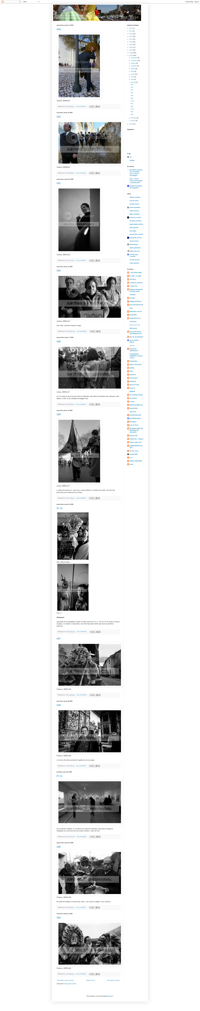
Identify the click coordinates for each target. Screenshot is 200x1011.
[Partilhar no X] (94, 106)
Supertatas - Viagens (136, 439)
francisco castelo (135, 217)
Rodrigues (133, 422)
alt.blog (132, 160)
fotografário (133, 361)
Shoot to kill (133, 435)
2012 (131, 36)
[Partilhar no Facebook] (97, 106)
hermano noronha (135, 221)
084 (59, 917)
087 (59, 638)
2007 (131, 50)
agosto (133, 69)
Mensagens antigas (113, 980)
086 (59, 705)
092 (59, 116)
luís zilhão (133, 231)
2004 (131, 124)
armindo (132, 298)
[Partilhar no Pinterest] (99, 106)
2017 (131, 28)
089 (59, 341)
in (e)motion (133, 378)
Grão (131, 371)
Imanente (133, 374)
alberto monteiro (135, 197)
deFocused (133, 328)
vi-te (131, 457)
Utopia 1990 (134, 454)
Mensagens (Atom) (70, 984)
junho (133, 74)
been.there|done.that (136, 305)
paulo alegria (134, 244)
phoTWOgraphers (135, 418)
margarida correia (136, 238)
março (133, 82)
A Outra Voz (133, 286)
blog (131, 308)
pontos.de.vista (135, 251)
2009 (131, 44)
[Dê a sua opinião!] (92, 106)
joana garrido (134, 227)
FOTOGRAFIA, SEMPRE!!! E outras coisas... (136, 356)
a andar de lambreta (136, 283)
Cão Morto (133, 321)
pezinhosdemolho (135, 415)
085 (59, 846)
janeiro (133, 120)
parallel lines (134, 408)
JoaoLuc (132, 388)
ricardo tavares (135, 260)
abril (132, 79)
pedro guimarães (135, 248)
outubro (133, 63)
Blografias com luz (136, 311)
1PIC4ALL (133, 279)
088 (59, 414)
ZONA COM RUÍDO (136, 461)
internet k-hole (134, 385)
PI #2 (59, 508)
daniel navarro (134, 211)
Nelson (96, 622)
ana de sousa (134, 200)
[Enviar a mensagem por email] (90, 106)
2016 (131, 31)
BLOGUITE (133, 315)
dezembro (134, 58)
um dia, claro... (134, 451)
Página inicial (90, 980)
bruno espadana (135, 207)
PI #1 (59, 776)
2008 (131, 47)
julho (132, 71)
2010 (131, 42)
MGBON (132, 391)
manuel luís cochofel (136, 234)
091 (59, 183)
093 (59, 29)
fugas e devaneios (136, 364)
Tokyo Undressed (135, 442)
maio (132, 77)
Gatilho (132, 368)
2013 (131, 34)
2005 (131, 55)
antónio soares (134, 204)
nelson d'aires (134, 241)
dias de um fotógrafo (136, 337)
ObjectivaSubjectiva (136, 405)
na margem (133, 398)
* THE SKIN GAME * (136, 272)
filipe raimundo (134, 214)
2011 (131, 39)
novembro (134, 60)
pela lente (133, 411)
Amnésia (133, 294)
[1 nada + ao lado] (135, 276)
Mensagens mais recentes (65, 980)
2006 (131, 53)
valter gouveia (134, 263)
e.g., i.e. (132, 345)
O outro (132, 401)
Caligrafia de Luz (135, 318)
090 (59, 270)
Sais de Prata (134, 425)
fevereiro (134, 118)
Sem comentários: (81, 106)
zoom (131, 464)
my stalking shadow (136, 395)
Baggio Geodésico (136, 301)
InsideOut (133, 381)
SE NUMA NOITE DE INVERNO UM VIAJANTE (136, 430)
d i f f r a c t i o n (135, 325)
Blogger (110, 996)
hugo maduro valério (136, 224)
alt (130, 157)
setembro (134, 66)
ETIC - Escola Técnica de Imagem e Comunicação (136, 180)
